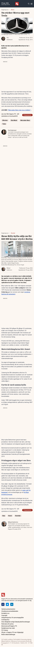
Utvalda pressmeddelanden (9, 611)
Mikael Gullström (13, 522)
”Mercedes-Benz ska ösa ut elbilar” (19, 110)
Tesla (4, 124)
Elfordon (4, 120)
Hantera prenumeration (8, 609)
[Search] (29, 4)
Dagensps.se (4, 9)
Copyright (4, 615)
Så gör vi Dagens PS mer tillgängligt (12, 632)
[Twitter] (7, 604)
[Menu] (31, 4)
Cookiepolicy (5, 620)
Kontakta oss (5, 613)
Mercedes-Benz (25, 120)
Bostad (13, 233)
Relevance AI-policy (7, 624)
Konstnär (18, 515)
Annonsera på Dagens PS (9, 626)
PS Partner (4, 630)
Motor (12, 9)
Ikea (3, 515)
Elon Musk (14, 120)
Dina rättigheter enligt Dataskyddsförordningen (15, 622)
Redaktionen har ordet (8, 628)
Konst (10, 515)
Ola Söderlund (12, 130)
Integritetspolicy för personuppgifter (12, 617)
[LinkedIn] (11, 604)
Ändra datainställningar (8, 634)
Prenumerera (27, 115)
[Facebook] (2, 604)
